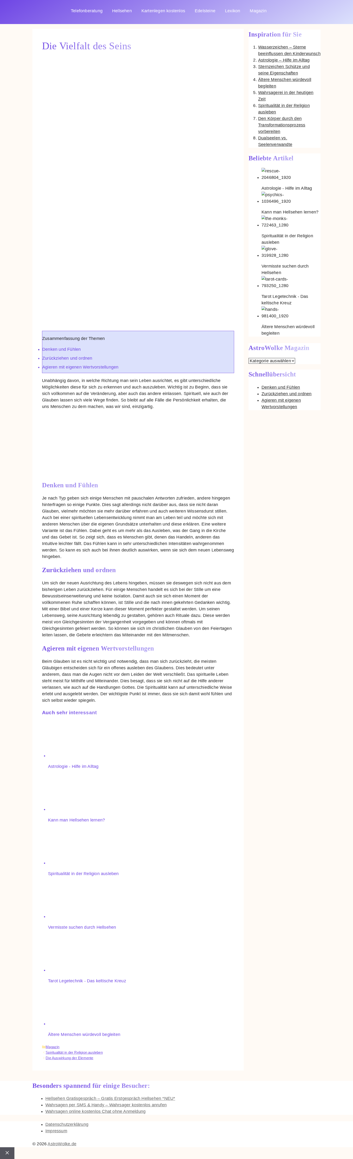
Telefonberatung (87, 10)
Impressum (56, 1130)
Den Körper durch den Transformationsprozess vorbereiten (281, 125)
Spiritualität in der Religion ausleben (74, 1052)
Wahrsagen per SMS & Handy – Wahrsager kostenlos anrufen (106, 1105)
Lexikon (232, 10)
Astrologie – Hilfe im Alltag (284, 60)
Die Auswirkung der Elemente (69, 1058)
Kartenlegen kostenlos (163, 10)
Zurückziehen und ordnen (67, 358)
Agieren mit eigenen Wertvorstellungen (80, 367)
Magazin (258, 10)
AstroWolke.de (62, 1143)
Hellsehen (122, 10)
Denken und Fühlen (61, 349)
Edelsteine (205, 10)
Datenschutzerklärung (66, 1124)
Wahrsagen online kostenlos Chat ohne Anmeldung (95, 1111)
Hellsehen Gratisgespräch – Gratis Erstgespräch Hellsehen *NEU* (110, 1098)
